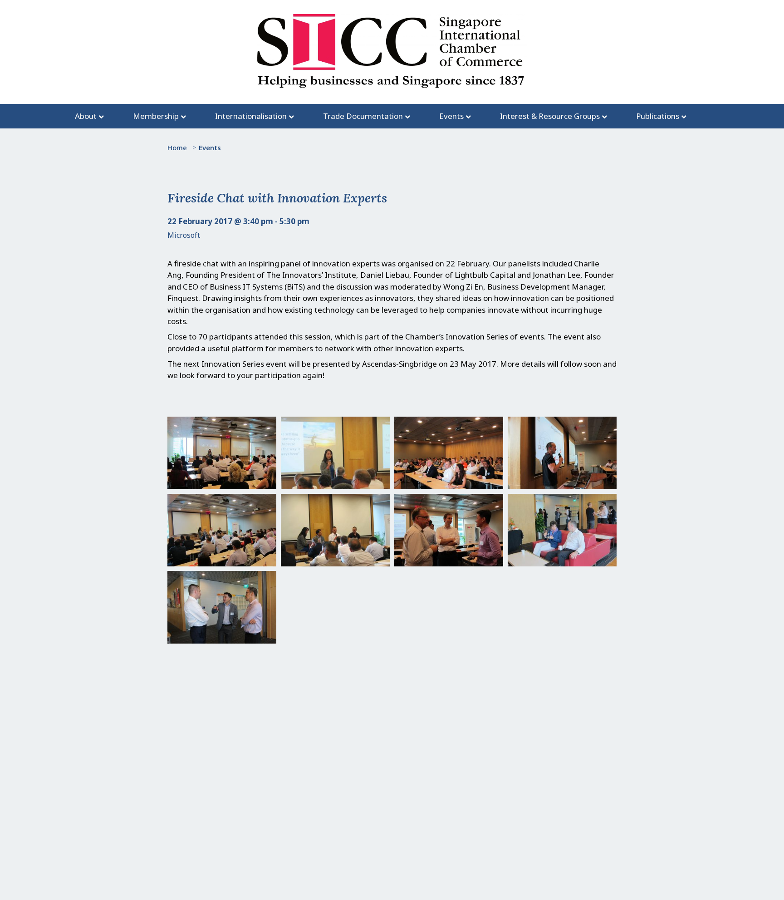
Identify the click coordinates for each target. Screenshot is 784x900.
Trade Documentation (363, 116)
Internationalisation (251, 116)
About (86, 116)
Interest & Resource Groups (550, 116)
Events (451, 116)
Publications (657, 116)
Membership (156, 116)
